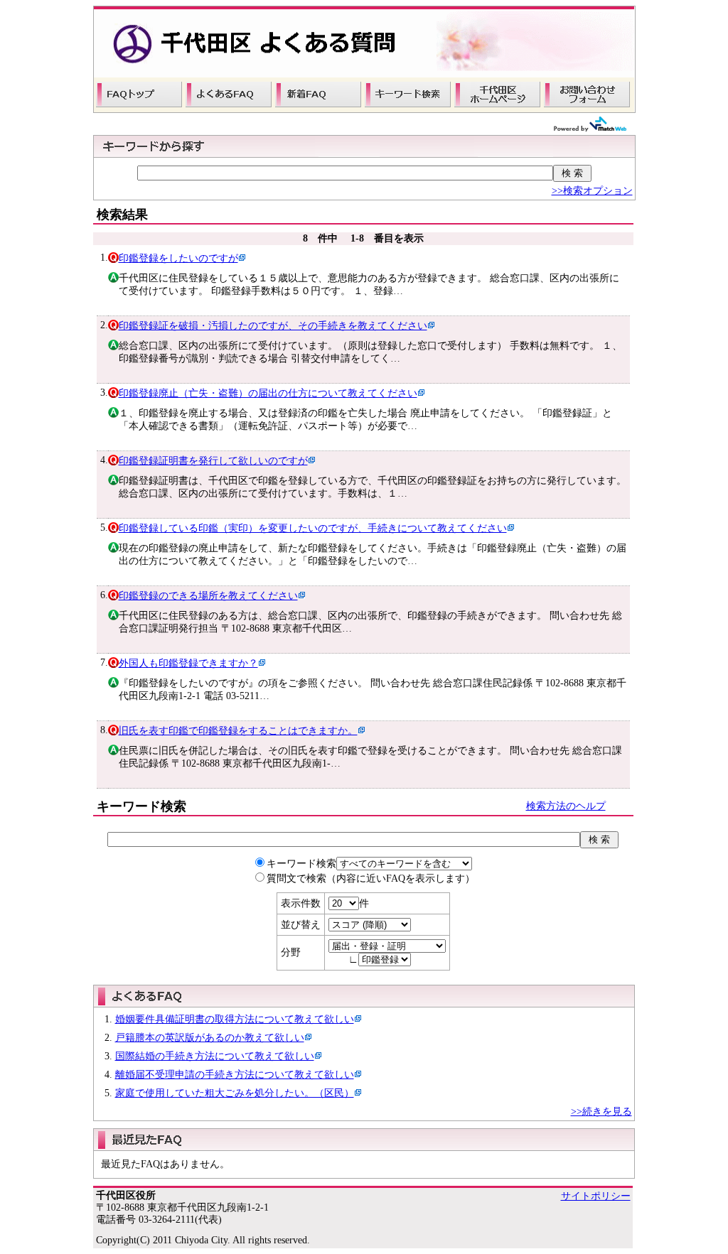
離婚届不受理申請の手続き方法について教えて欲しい (234, 1074)
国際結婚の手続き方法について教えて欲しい (214, 1056)
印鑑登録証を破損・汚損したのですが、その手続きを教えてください (273, 325)
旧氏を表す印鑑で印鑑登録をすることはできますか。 (238, 730)
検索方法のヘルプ (566, 806)
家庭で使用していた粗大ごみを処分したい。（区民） (234, 1093)
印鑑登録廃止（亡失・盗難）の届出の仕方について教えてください (268, 393)
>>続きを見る (601, 1111)
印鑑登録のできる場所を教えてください (208, 595)
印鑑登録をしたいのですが (178, 258)
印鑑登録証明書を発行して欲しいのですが (213, 460)
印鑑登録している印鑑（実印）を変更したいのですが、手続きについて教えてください (313, 528)
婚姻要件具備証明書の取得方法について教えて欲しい (234, 1019)
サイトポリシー (596, 1196)
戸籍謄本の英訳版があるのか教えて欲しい (209, 1037)
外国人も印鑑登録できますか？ (188, 663)
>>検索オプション (592, 190)
